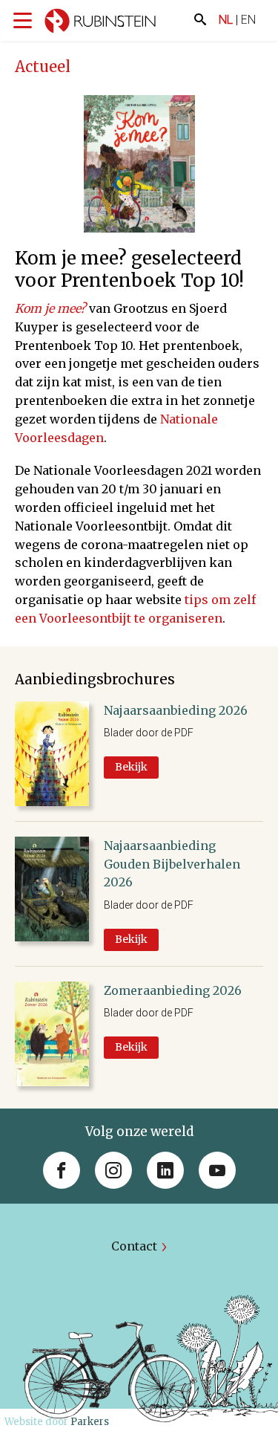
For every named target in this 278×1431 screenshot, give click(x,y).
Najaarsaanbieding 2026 (176, 710)
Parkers (89, 1421)
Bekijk (131, 766)
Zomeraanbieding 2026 (173, 990)
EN (248, 20)
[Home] (100, 23)
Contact (134, 1246)
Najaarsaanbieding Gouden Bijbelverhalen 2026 (172, 864)
